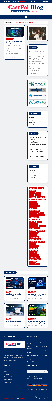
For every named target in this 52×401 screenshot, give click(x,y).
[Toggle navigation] (26, 17)
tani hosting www (34, 257)
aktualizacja (33, 188)
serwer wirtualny (34, 237)
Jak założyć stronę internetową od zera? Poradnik (14, 322)
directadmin (41, 197)
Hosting (31, 120)
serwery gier (33, 241)
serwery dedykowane (35, 239)
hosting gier (33, 201)
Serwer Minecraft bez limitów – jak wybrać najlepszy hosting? (37, 322)
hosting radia (34, 204)
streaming (33, 243)
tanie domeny (34, 250)
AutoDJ (41, 188)
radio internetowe (35, 228)
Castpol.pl (33, 197)
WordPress (6, 398)
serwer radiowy (34, 232)
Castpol (38, 195)
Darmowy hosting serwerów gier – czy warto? (24, 22)
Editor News (13, 398)
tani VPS (32, 259)
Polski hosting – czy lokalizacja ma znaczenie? (14, 295)
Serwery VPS (32, 124)
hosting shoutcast (35, 206)
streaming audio (34, 246)
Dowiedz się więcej (11, 57)
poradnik (43, 226)
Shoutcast (31, 117)
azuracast (33, 190)
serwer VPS (33, 235)
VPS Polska (33, 261)
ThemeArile (22, 398)
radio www (33, 230)
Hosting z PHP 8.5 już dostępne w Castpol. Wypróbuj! (37, 295)
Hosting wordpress (35, 210)
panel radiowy (34, 223)
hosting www (34, 212)
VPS (39, 259)
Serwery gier (32, 122)
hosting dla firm (41, 199)
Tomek (9, 45)
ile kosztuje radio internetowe (37, 215)
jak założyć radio (34, 217)
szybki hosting (34, 248)
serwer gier (41, 230)
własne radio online (35, 263)
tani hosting (33, 252)
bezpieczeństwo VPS (35, 192)
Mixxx (40, 221)
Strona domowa (8, 22)
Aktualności (32, 170)
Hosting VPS (33, 208)
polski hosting (34, 226)
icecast (41, 212)
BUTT (32, 195)
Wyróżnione (33, 179)
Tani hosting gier (34, 255)
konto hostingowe (35, 219)
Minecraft (33, 221)
